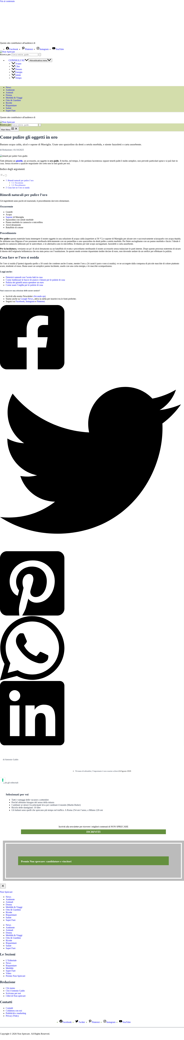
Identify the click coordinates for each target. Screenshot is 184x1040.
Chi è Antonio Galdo (15, 990)
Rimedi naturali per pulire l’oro (20, 180)
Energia (18, 72)
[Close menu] (3, 886)
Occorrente (19, 183)
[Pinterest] (90, 583)
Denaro (18, 69)
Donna (9, 95)
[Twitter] (90, 460)
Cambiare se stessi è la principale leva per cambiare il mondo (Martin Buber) (46, 805)
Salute (18, 75)
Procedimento (20, 185)
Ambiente (10, 90)
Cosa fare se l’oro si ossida (18, 187)
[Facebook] (90, 337)
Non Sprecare (6, 892)
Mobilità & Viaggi (14, 97)
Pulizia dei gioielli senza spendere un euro (25, 282)
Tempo (18, 78)
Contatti (9, 1008)
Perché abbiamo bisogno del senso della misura (33, 802)
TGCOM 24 (44, 43)
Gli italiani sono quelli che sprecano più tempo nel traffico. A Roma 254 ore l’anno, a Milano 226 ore (57, 810)
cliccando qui (39, 296)
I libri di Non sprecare (16, 996)
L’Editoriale (11, 960)
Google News (27, 299)
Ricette (9, 103)
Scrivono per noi (13, 993)
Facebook (20, 301)
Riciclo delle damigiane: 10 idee (26, 807)
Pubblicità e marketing (16, 1013)
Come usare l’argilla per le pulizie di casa (24, 285)
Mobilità (9, 968)
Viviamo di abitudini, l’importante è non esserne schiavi (97, 771)
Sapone (9, 217)
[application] (26, 60)
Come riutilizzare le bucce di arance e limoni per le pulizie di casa (35, 280)
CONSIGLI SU (17, 60)
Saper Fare (11, 110)
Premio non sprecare (14, 839)
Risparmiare (11, 105)
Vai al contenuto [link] (7, 1)
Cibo (17, 66)
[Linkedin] (90, 713)
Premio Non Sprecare (15, 976)
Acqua (18, 63)
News (8, 87)
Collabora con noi (14, 1010)
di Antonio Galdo (10, 759)
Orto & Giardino (13, 100)
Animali (9, 92)
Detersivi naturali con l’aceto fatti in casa (24, 277)
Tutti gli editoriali (10, 782)
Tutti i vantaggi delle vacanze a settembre (30, 800)
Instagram (30, 301)
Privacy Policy (12, 1016)
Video (8, 973)
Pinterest (41, 301)
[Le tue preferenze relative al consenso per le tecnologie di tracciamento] (2, 780)
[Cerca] (40, 54)
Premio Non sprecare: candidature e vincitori (46, 861)
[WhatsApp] (90, 648)
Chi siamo (10, 988)
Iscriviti (93, 831)
